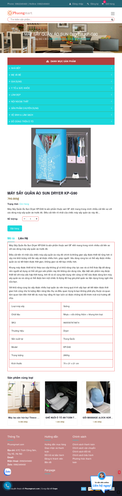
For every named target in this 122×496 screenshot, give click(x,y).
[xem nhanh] (27, 398)
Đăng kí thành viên (54, 458)
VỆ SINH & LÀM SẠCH (22, 114)
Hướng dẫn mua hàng (55, 444)
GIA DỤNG (16, 81)
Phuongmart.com (32, 488)
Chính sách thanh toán (84, 444)
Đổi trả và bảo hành (54, 455)
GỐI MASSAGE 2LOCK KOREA (98, 417)
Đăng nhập (77, 3)
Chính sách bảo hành (83, 455)
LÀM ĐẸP (16, 94)
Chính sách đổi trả (82, 451)
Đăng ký (95, 3)
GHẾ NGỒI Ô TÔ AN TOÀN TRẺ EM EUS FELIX (69, 417)
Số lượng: (12, 218)
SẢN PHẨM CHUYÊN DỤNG (25, 108)
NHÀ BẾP (15, 68)
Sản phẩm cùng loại (20, 378)
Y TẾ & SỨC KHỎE (20, 88)
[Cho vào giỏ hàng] (21, 398)
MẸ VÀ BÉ (16, 74)
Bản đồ (48, 462)
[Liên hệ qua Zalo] (7, 472)
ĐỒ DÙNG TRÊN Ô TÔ (22, 121)
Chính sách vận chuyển (84, 447)
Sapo (55, 488)
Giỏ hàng (109, 3)
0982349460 (21, 3)
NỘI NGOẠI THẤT (20, 101)
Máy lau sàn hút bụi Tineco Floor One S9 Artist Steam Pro (38, 417)
